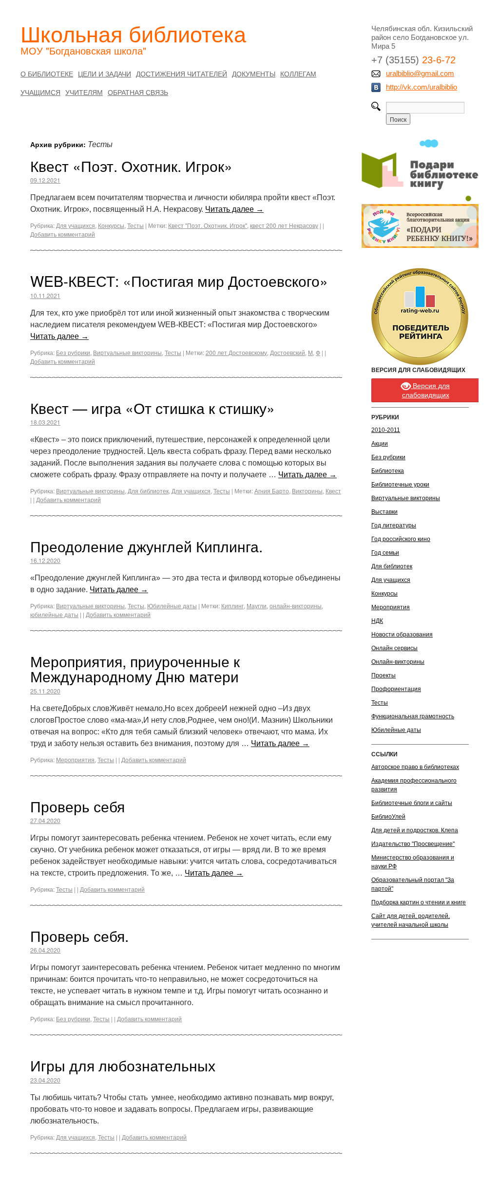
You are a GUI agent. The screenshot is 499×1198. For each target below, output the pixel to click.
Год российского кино (400, 539)
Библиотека (387, 471)
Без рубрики (73, 352)
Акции (379, 443)
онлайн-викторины (295, 605)
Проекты (383, 675)
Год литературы (393, 525)
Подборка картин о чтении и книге (418, 902)
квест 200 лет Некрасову (284, 225)
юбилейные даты (54, 614)
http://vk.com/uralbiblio (421, 87)
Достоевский (287, 352)
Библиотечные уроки (400, 484)
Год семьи (385, 552)
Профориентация (396, 689)
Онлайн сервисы (394, 648)
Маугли (257, 605)
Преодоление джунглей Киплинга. (146, 546)
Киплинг (232, 605)
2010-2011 (385, 430)
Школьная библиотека (133, 33)
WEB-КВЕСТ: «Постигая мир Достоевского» (179, 280)
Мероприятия (75, 759)
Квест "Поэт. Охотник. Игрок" (207, 225)
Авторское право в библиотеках (415, 767)
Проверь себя (77, 806)
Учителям (84, 92)
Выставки (384, 511)
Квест (333, 491)
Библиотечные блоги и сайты (411, 803)
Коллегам (298, 73)
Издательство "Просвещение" (413, 844)
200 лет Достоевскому (236, 352)
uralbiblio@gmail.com (420, 73)
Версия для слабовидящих (426, 390)
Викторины (307, 491)
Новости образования (402, 634)
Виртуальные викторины (127, 352)
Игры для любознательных (122, 1065)
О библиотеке (46, 73)
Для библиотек (148, 491)
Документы (253, 73)
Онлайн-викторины (397, 661)
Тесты (135, 225)
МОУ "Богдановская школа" (83, 50)
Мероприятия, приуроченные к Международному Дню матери (135, 669)
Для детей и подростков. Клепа (414, 830)
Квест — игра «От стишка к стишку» (152, 407)
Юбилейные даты (172, 605)
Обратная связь (138, 92)
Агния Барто (271, 491)
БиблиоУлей (388, 816)
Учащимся (40, 92)
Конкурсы (111, 225)
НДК (377, 621)
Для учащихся (75, 225)
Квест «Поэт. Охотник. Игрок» (131, 165)
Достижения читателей (181, 73)
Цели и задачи (104, 73)
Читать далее (234, 209)
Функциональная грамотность (412, 716)
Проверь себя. (79, 935)
